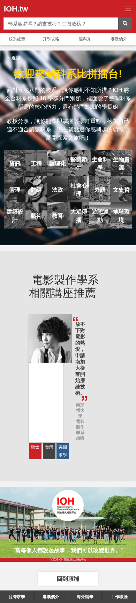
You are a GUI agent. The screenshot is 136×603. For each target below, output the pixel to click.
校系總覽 (17, 39)
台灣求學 (16, 596)
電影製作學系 (80, 427)
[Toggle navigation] (128, 8)
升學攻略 (51, 39)
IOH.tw (16, 9)
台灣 (49, 446)
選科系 (85, 39)
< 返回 (14, 57)
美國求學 (63, 450)
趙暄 (80, 438)
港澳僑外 (119, 39)
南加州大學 (80, 410)
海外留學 (85, 596)
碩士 (35, 446)
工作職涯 (119, 596)
